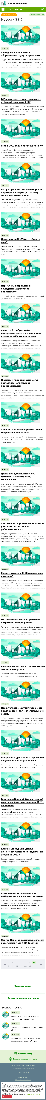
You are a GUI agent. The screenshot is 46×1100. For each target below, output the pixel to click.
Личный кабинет (37, 15)
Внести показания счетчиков (25, 1059)
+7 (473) (14, 9)
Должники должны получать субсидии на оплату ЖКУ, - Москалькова (18, 476)
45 (30, 966)
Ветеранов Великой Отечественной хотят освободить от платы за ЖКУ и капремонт (22, 802)
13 (17, 966)
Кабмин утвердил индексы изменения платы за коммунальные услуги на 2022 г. (22, 851)
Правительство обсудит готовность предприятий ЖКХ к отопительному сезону (22, 711)
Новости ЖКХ (12, 1007)
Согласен (7, 1097)
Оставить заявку (25, 1053)
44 (25, 966)
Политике (28, 1094)
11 (8, 966)
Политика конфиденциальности (23, 1068)
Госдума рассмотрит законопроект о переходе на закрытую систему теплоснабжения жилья (22, 192)
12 (12, 966)
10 (34, 962)
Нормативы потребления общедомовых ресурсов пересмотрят (16, 288)
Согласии (36, 1094)
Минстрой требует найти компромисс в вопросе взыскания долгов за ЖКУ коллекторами (21, 333)
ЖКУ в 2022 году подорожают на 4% (22, 145)
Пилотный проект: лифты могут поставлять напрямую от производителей (19, 383)
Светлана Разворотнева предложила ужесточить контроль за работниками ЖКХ (22, 526)
